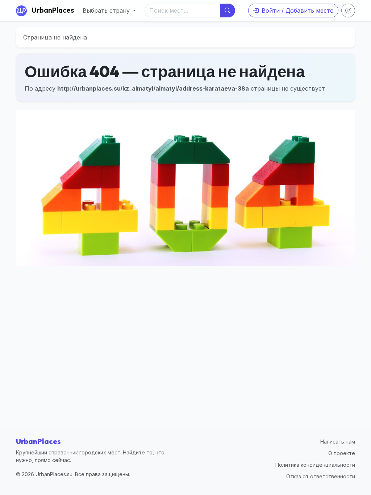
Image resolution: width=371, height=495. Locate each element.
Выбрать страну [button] (107, 10)
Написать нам (337, 441)
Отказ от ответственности (320, 476)
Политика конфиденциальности (315, 465)
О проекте (341, 453)
